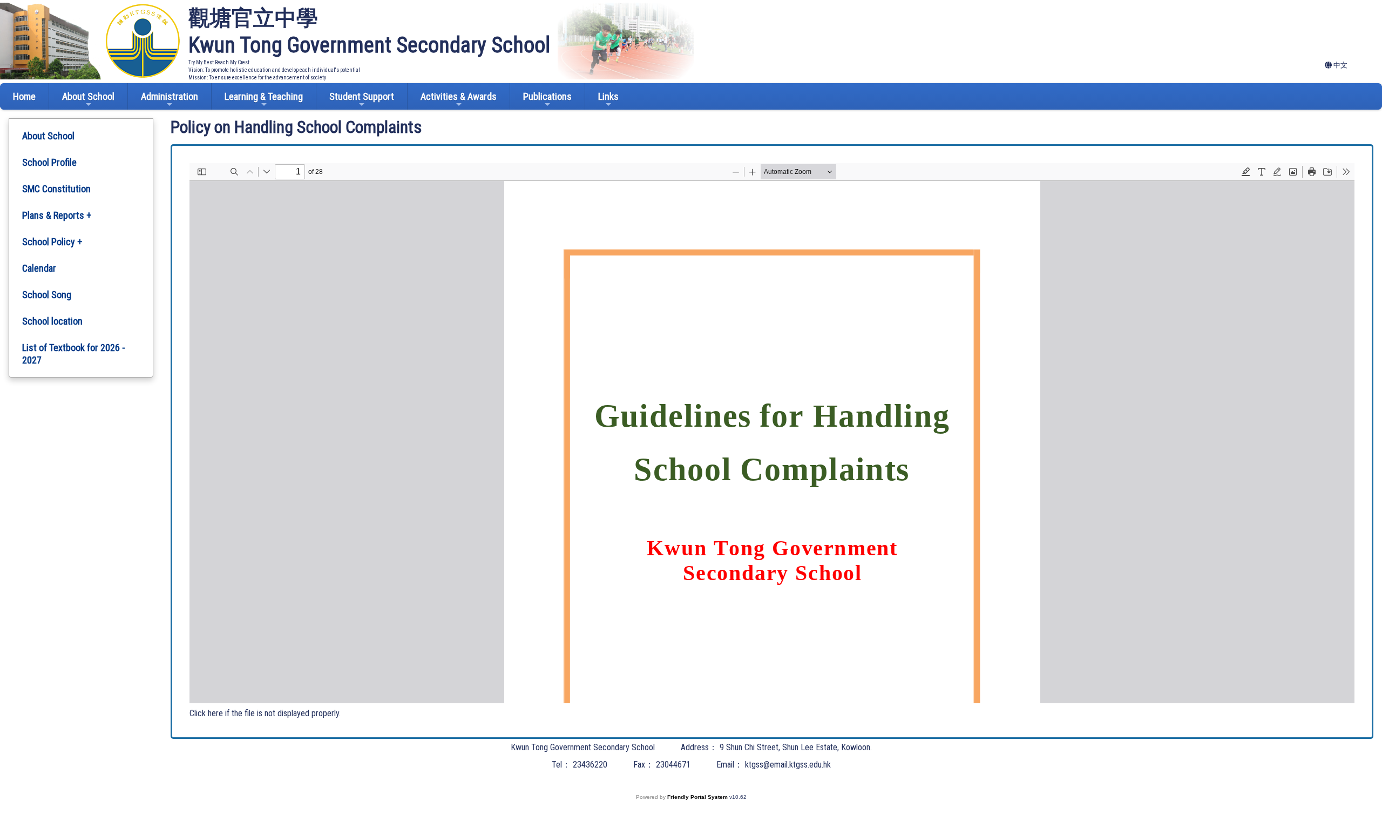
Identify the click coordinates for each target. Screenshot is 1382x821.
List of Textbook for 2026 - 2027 (73, 354)
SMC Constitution (56, 188)
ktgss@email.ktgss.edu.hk (788, 764)
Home (24, 96)
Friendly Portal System (698, 797)
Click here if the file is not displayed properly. (265, 713)
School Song (46, 294)
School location (52, 321)
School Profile (49, 162)
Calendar (39, 268)
